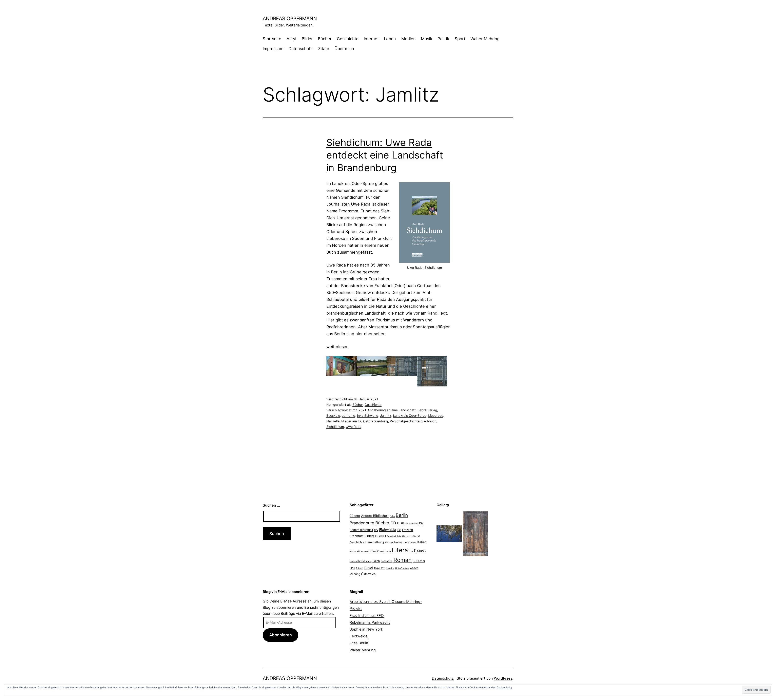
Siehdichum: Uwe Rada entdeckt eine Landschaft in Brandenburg (384, 155)
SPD (352, 568)
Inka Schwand (367, 416)
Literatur (404, 550)
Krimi (373, 551)
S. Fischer (419, 561)
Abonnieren (280, 634)
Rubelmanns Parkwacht (370, 622)
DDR (400, 523)
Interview (410, 542)
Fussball (380, 536)
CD (393, 523)
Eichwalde (387, 529)
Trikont (359, 568)
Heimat (399, 542)
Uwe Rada (353, 427)
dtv (376, 529)
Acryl (291, 38)
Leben (390, 38)
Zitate (323, 48)
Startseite (272, 38)
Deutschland (411, 523)
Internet (371, 38)
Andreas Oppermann (290, 18)
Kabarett (355, 551)
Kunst (380, 551)
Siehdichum (335, 427)
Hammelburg (374, 542)
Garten (405, 536)
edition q (348, 416)
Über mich (344, 48)
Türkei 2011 (379, 568)
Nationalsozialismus (360, 561)
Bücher (324, 38)
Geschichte (347, 38)
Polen (376, 561)
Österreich (368, 574)
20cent (355, 516)
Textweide (358, 636)
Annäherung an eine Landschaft (392, 410)
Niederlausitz (351, 421)
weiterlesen (337, 346)
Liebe (388, 551)
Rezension (386, 561)
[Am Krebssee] (449, 533)
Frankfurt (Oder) (362, 536)
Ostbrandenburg (375, 421)
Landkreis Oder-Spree (409, 416)
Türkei (368, 568)
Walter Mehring (485, 38)
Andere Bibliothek (375, 516)
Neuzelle (333, 421)
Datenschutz (301, 48)
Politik (443, 38)
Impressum (273, 48)
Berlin (402, 515)
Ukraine (390, 568)
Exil (399, 529)
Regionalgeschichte (405, 421)
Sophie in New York (366, 629)
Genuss (415, 536)
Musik (426, 38)
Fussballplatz (394, 536)
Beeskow (333, 416)
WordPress (503, 678)
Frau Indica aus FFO (367, 615)
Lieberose (435, 416)
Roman (402, 559)
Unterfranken (402, 568)
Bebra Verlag (427, 410)
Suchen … (271, 505)
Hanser (389, 542)
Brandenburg (362, 523)
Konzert (365, 551)
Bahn (392, 516)
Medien (408, 38)
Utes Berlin (359, 643)
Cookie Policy (504, 687)
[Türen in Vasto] (475, 533)
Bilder (307, 38)
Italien (421, 542)
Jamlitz (385, 416)
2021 (362, 410)
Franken (407, 529)
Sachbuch (428, 421)
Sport (460, 38)
